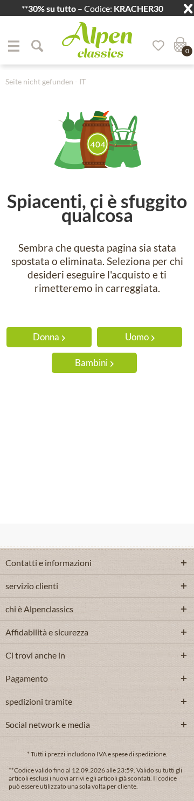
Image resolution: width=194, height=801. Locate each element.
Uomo (137, 336)
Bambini (91, 362)
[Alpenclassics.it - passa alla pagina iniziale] (97, 39)
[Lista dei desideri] (154, 45)
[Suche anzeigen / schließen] (36, 45)
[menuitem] (13, 45)
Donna (46, 336)
